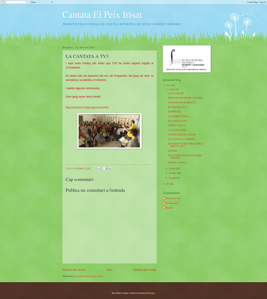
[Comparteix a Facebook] (107, 168)
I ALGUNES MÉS (176, 93)
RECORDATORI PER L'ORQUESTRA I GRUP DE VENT (185, 145)
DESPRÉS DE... (175, 111)
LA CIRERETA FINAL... (179, 116)
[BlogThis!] (101, 168)
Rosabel (169, 208)
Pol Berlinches (172, 203)
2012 (168, 183)
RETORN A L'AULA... (178, 162)
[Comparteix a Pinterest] (110, 168)
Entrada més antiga (145, 269)
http (68, 107)
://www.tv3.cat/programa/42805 (89, 107)
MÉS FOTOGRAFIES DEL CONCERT (185, 97)
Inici (109, 269)
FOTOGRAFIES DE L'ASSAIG (182, 134)
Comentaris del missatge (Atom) (89, 276)
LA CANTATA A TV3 (177, 120)
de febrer (173, 172)
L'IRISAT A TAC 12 (176, 125)
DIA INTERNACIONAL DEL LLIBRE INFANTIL (185, 156)
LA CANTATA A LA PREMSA (181, 139)
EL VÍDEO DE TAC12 (177, 107)
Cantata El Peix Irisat (102, 14)
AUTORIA (173, 150)
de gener (173, 177)
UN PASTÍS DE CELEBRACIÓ (181, 102)
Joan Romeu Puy (173, 198)
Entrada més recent (74, 269)
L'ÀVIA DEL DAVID (177, 129)
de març (172, 168)
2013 (168, 85)
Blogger (151, 292)
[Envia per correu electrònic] (98, 168)
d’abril (172, 89)
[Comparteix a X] (104, 168)
